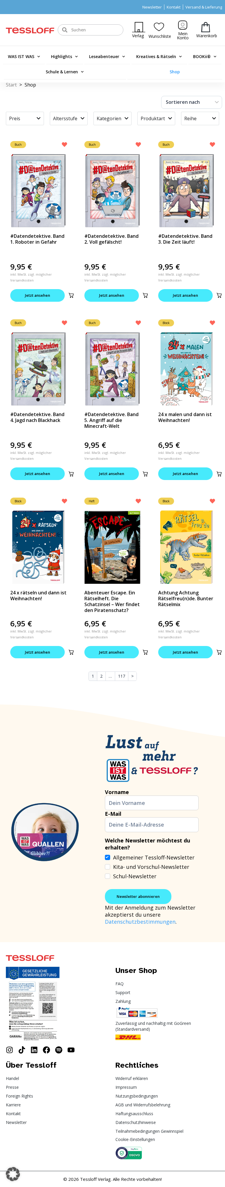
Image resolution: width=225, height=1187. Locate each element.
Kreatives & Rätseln (156, 56)
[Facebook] (46, 1050)
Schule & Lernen (62, 71)
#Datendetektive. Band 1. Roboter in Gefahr (37, 239)
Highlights (61, 56)
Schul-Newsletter (134, 876)
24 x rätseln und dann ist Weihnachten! (38, 595)
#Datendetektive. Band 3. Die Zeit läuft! (185, 239)
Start (11, 85)
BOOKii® (202, 56)
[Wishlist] (159, 27)
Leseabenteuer (104, 56)
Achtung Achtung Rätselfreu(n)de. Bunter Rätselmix (185, 598)
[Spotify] (58, 1050)
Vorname (117, 792)
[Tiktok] (21, 1050)
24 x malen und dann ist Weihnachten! (185, 417)
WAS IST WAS (21, 56)
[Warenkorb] (205, 27)
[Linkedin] (34, 1050)
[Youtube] (71, 1050)
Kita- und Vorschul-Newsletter (151, 866)
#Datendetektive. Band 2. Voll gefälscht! (111, 239)
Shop (175, 71)
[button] (71, 295)
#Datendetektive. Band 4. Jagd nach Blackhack (37, 417)
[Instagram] (9, 1050)
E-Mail (113, 813)
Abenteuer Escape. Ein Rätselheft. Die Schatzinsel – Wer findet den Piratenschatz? (112, 601)
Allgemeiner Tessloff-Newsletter (154, 857)
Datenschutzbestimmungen (140, 921)
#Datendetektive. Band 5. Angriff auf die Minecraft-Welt (111, 420)
